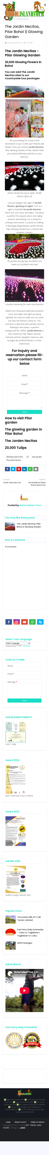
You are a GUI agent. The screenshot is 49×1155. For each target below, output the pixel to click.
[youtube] (24, 622)
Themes (20, 1134)
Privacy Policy (20, 1122)
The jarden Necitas (13, 460)
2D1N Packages (24, 942)
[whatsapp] (32, 622)
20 (27, 457)
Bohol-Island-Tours (14, 42)
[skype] (40, 622)
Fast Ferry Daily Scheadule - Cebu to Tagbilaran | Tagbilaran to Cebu (30, 932)
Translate (26, 646)
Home (8, 1122)
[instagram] (16, 622)
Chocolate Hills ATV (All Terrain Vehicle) (29, 919)
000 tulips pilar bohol (14, 457)
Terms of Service (37, 1122)
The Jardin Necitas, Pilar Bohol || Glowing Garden (29, 525)
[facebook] (8, 622)
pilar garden (37, 457)
